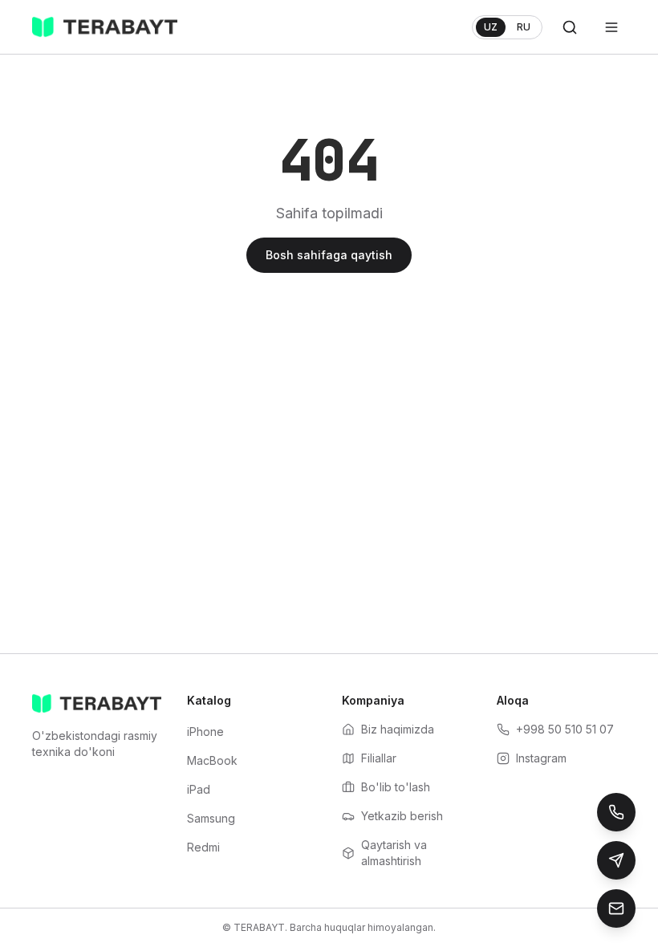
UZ (491, 27)
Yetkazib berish (402, 816)
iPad (198, 789)
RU (523, 27)
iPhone (205, 731)
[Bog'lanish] (616, 908)
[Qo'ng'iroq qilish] (616, 812)
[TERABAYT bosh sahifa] (104, 27)
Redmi (203, 847)
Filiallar (378, 758)
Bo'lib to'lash (395, 787)
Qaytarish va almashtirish (394, 853)
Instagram (541, 758)
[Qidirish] (569, 27)
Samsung (211, 818)
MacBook (212, 760)
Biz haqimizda (397, 729)
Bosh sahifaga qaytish (329, 255)
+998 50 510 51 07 (565, 729)
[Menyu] (611, 27)
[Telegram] (616, 860)
